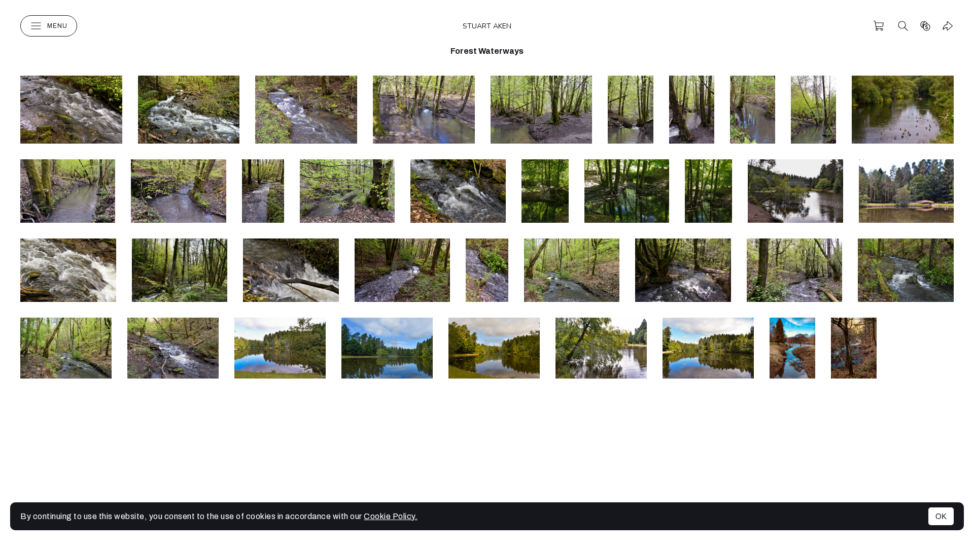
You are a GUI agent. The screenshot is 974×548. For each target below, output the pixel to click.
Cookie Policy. (391, 516)
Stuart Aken (487, 26)
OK (941, 516)
